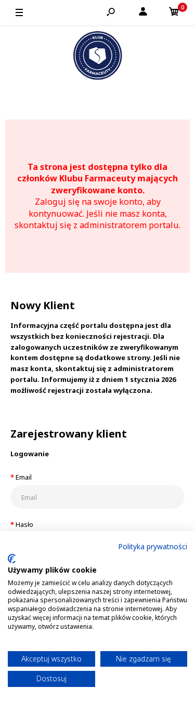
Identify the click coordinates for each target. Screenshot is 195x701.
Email (24, 477)
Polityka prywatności (152, 546)
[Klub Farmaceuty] (97, 57)
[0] (174, 13)
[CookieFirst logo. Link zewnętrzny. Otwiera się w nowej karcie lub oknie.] (12, 558)
